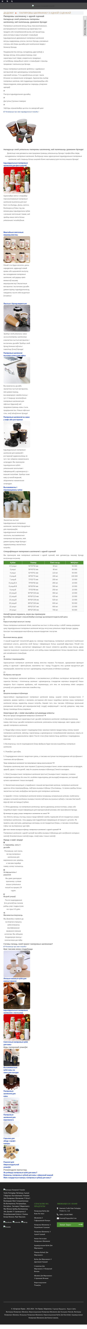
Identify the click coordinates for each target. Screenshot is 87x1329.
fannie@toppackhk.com (68, 1218)
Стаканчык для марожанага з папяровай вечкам (43, 1268)
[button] (22, 112)
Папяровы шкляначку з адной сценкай (45, 13)
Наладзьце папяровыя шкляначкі (31, 1315)
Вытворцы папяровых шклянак (17, 1312)
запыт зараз (65, 1224)
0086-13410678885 (66, 1214)
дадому (9, 13)
